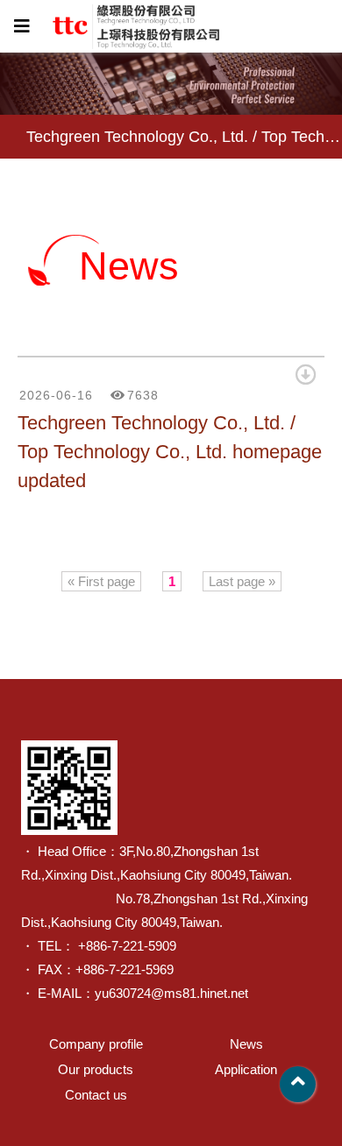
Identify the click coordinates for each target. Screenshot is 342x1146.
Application (246, 1069)
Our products (95, 1069)
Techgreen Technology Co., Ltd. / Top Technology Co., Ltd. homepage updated (170, 452)
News (246, 1043)
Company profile (96, 1043)
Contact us (96, 1094)
